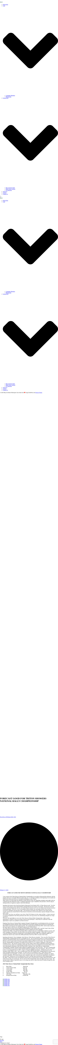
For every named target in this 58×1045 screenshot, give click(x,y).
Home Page (5, 4)
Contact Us (5, 194)
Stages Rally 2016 (12, 817)
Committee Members (10, 95)
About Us (5, 191)
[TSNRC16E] (6, 983)
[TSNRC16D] (6, 981)
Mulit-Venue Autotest (10, 189)
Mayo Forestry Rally (10, 187)
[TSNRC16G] (6, 985)
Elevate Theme (38, 392)
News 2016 (5, 817)
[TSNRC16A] (6, 979)
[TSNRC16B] (6, 980)
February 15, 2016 (4, 890)
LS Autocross (9, 190)
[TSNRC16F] (6, 984)
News (1, 817)
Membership (8, 96)
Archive (4, 192)
